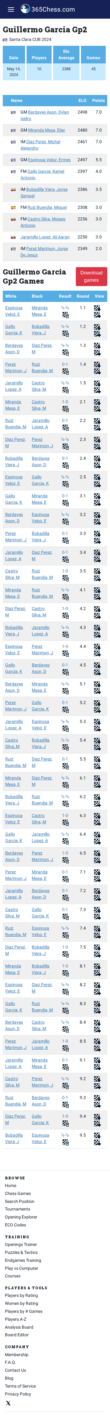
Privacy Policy (18, 1394)
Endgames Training (23, 1260)
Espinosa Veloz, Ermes (49, 159)
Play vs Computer (21, 1268)
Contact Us (15, 1370)
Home (10, 1185)
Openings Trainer (21, 1244)
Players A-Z (15, 1319)
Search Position (20, 1201)
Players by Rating (21, 1295)
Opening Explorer (21, 1216)
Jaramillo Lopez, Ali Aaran (45, 236)
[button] (11, 9)
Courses (12, 1275)
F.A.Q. (10, 1362)
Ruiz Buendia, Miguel (47, 207)
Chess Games (18, 1193)
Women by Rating (21, 1303)
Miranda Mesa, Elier (46, 130)
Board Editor (17, 1334)
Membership (16, 1354)
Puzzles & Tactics (21, 1252)
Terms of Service (20, 1386)
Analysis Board (19, 1327)
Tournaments (17, 1209)
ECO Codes (15, 1224)
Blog (9, 1378)
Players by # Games (23, 1311)
